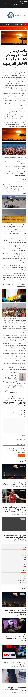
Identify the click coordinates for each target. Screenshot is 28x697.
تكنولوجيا (24, 634)
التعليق (23, 416)
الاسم (23, 435)
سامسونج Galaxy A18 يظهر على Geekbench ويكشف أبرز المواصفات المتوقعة (15, 689)
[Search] (2, 28)
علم (25, 559)
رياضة (26, 46)
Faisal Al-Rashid (14, 486)
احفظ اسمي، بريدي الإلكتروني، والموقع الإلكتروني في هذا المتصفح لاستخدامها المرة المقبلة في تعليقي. (15, 450)
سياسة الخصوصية (14, 4)
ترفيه (25, 564)
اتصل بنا (17, 3)
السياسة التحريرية (7, 3)
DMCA (13, 3)
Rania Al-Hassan (23, 67)
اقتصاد (24, 557)
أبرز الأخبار (23, 553)
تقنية (25, 561)
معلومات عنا (22, 3)
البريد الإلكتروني (21, 439)
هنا (13, 345)
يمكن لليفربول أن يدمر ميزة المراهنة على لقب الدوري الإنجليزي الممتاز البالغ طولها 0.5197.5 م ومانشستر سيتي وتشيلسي (20, 401)
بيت (25, 552)
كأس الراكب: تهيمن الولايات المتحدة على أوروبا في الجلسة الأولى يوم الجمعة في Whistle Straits (8, 400)
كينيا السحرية (9, 98)
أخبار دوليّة (23, 555)
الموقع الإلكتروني (21, 444)
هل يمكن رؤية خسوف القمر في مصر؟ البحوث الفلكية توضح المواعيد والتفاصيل (14, 612)
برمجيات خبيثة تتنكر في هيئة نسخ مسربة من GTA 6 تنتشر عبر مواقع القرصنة (16, 638)
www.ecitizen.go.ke (13, 75)
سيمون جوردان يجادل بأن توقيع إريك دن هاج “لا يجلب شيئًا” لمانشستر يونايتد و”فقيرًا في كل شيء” (14, 537)
